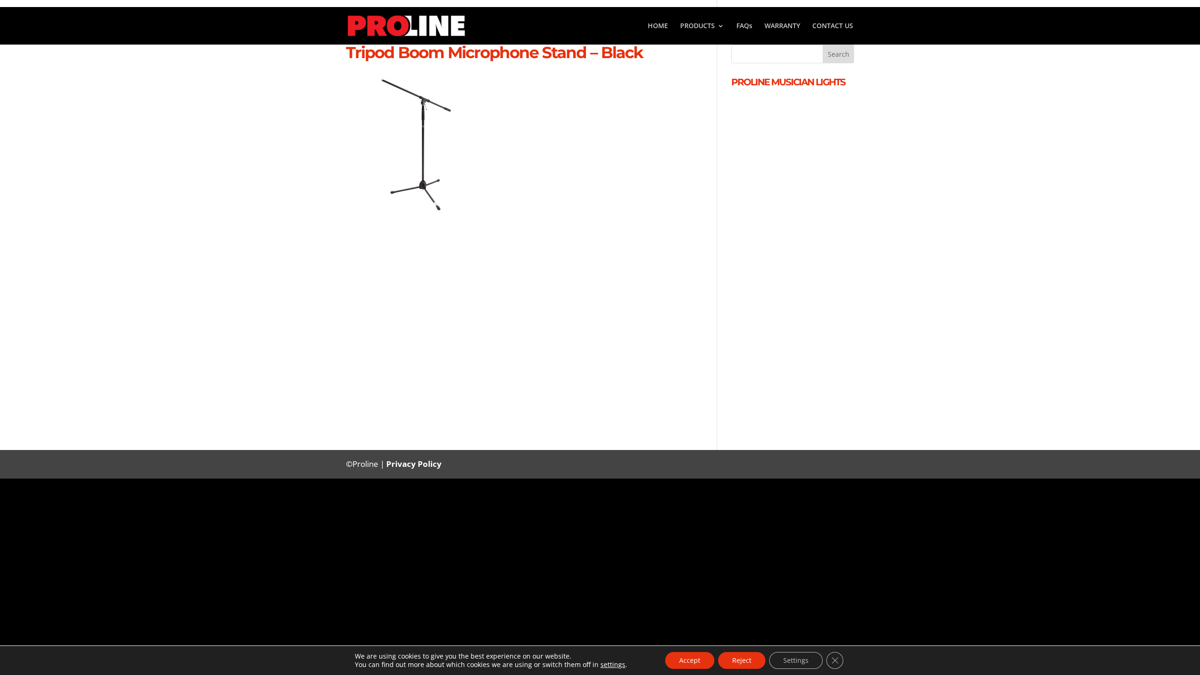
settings (612, 664)
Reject (741, 660)
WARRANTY (782, 26)
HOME (658, 26)
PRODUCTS (697, 26)
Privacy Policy (414, 463)
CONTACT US (832, 26)
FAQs (744, 26)
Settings (796, 660)
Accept (689, 660)
